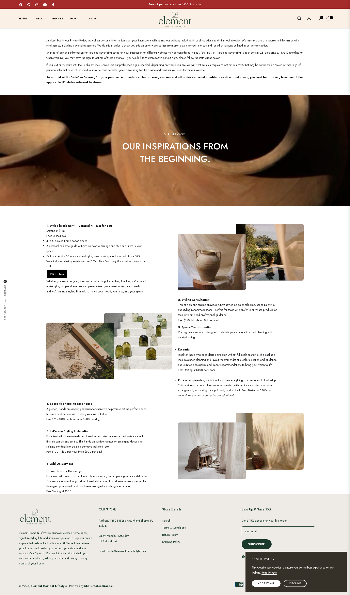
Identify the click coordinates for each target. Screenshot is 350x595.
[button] (299, 18)
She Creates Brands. (98, 586)
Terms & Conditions (174, 528)
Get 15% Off (4, 312)
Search (166, 521)
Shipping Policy (171, 542)
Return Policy (170, 535)
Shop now (195, 4)
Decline (295, 583)
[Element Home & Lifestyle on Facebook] (244, 556)
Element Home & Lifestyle (49, 586)
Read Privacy (269, 573)
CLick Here (57, 274)
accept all (266, 583)
